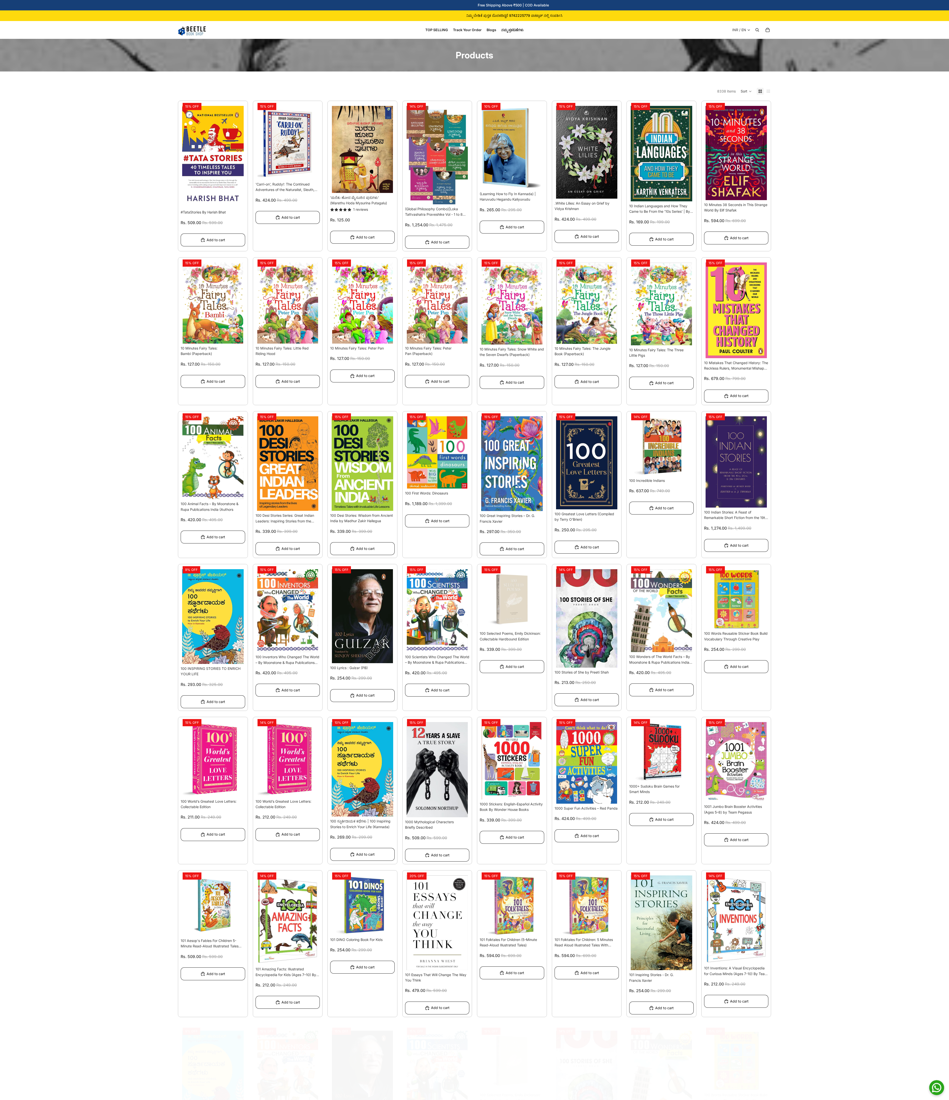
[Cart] (767, 29)
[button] (746, 91)
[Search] (757, 29)
